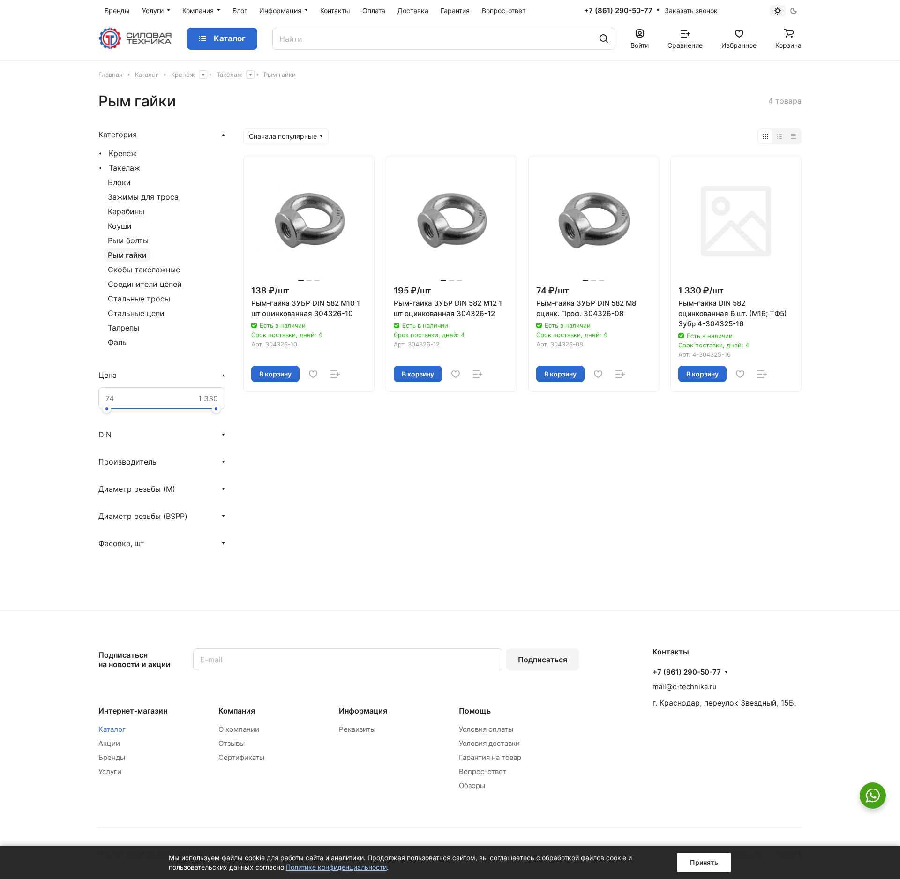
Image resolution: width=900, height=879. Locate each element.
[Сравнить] (335, 374)
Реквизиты (357, 729)
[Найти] (603, 39)
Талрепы (123, 327)
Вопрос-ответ (483, 771)
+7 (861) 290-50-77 (618, 11)
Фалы (118, 342)
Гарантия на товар (490, 757)
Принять (704, 862)
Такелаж (124, 168)
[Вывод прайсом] (794, 136)
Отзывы (231, 743)
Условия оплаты (486, 729)
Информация (363, 710)
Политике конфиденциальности (336, 867)
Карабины (126, 211)
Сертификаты (241, 757)
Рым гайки (127, 255)
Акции (109, 743)
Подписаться (542, 659)
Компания (236, 710)
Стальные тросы (139, 298)
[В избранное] (313, 374)
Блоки (119, 182)
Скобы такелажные (144, 269)
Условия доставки (489, 743)
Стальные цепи (136, 313)
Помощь (475, 710)
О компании (238, 729)
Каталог (112, 729)
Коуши (120, 226)
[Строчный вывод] (779, 136)
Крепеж (123, 153)
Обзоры (472, 785)
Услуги (109, 771)
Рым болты (128, 240)
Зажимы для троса (143, 197)
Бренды (111, 757)
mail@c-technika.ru (684, 686)
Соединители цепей (145, 284)
